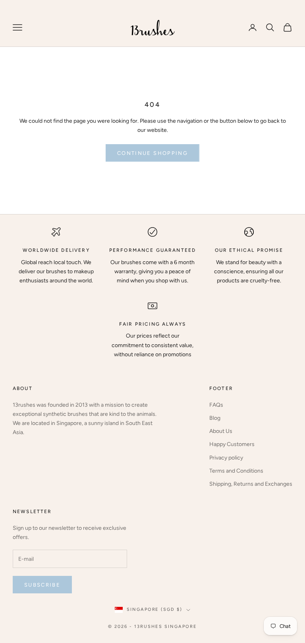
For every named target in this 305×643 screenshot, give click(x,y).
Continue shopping (152, 153)
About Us (220, 431)
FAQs (216, 405)
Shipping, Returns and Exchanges (250, 484)
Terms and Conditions (236, 470)
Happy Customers (232, 444)
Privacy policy (226, 457)
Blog (214, 418)
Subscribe (42, 585)
